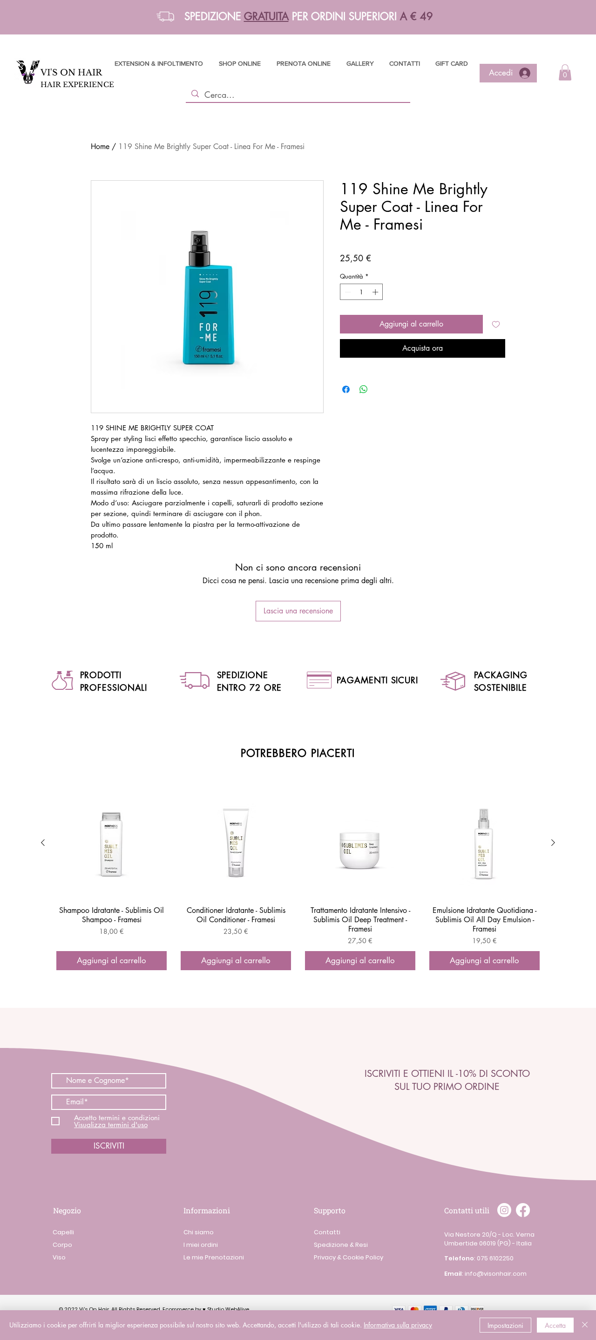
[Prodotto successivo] (553, 842)
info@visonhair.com (496, 1273)
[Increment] (376, 292)
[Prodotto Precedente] (42, 842)
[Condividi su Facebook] (346, 389)
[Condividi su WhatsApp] (363, 389)
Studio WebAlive (228, 1309)
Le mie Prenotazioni (213, 1257)
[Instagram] (504, 1210)
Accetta (555, 1325)
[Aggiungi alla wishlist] (496, 324)
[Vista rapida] (111, 843)
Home (100, 146)
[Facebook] (523, 1210)
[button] (165, 16)
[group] (298, 879)
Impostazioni (505, 1325)
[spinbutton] (361, 292)
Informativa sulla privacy (398, 1324)
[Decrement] (346, 292)
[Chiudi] (584, 1325)
